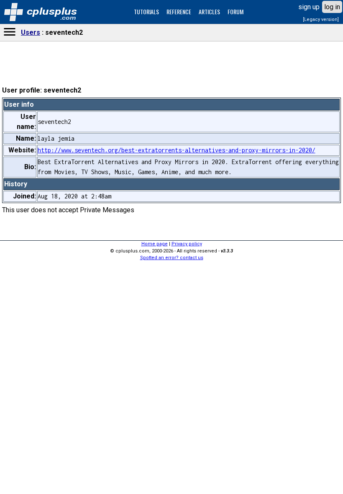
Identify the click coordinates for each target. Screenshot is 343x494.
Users (30, 32)
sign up (309, 7)
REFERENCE (178, 11)
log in (332, 7)
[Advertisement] (171, 251)
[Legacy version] (321, 19)
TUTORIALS (146, 11)
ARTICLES (209, 11)
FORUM (235, 11)
